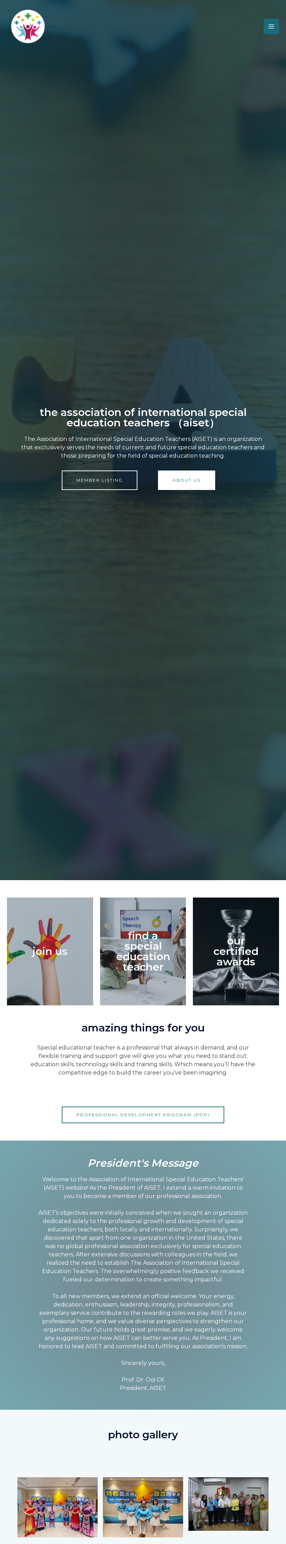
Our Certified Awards (235, 951)
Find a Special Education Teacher (143, 951)
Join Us (50, 951)
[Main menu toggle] (271, 26)
